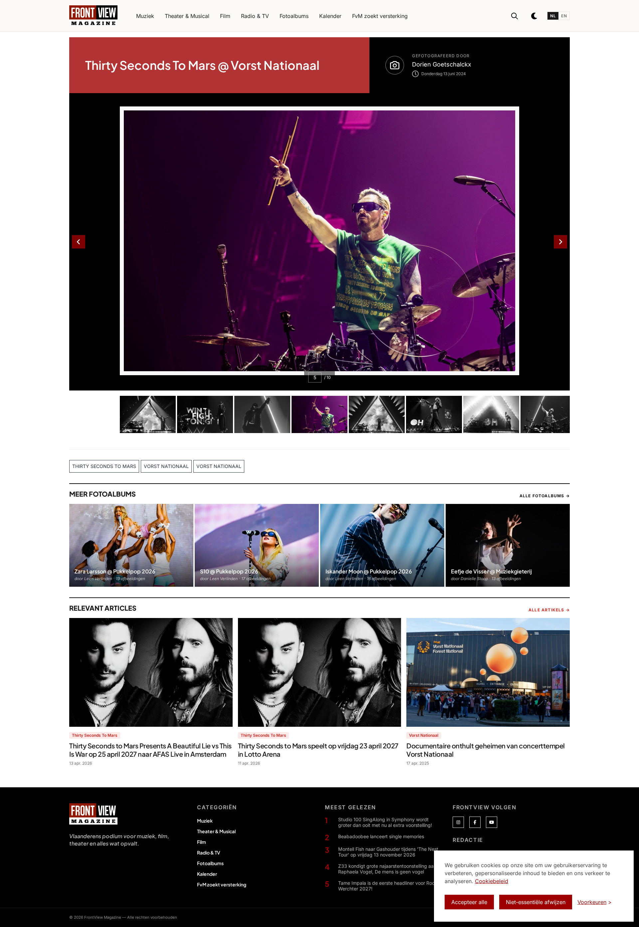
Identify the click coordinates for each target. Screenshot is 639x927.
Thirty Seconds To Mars (94, 735)
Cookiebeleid (491, 881)
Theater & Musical (216, 831)
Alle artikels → (549, 609)
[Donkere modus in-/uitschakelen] (534, 16)
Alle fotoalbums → (545, 495)
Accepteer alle (469, 902)
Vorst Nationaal (423, 735)
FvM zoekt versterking (221, 884)
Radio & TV (208, 852)
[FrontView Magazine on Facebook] (475, 822)
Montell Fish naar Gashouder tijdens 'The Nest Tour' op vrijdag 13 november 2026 (388, 852)
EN (564, 15)
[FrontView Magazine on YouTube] (491, 822)
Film (201, 842)
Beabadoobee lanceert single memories (381, 836)
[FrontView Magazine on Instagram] (458, 822)
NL (553, 15)
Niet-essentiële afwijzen (535, 902)
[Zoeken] (514, 16)
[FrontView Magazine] (93, 814)
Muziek (205, 821)
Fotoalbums (210, 863)
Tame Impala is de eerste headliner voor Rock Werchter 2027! (387, 886)
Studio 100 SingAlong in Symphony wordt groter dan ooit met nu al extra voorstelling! (385, 822)
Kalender (207, 874)
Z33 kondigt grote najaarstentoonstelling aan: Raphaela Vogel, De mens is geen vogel (388, 869)
